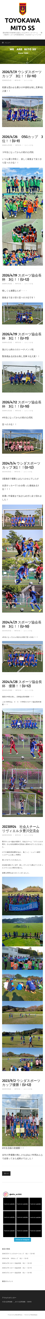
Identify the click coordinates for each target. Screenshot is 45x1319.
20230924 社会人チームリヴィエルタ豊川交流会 (21, 829)
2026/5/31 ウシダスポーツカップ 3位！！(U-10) (22, 74)
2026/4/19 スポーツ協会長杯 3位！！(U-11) (22, 336)
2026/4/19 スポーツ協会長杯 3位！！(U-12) (22, 277)
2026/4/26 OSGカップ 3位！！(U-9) (22, 139)
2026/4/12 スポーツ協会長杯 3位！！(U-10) (21, 404)
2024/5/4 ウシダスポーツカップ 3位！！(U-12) (21, 465)
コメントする (28, 80)
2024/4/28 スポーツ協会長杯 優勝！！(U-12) (22, 684)
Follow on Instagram (22, 1240)
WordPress (18, 1315)
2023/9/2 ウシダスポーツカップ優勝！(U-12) (21, 1083)
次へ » (6, 1173)
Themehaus (33, 1315)
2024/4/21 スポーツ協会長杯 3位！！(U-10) (21, 624)
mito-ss (17, 80)
